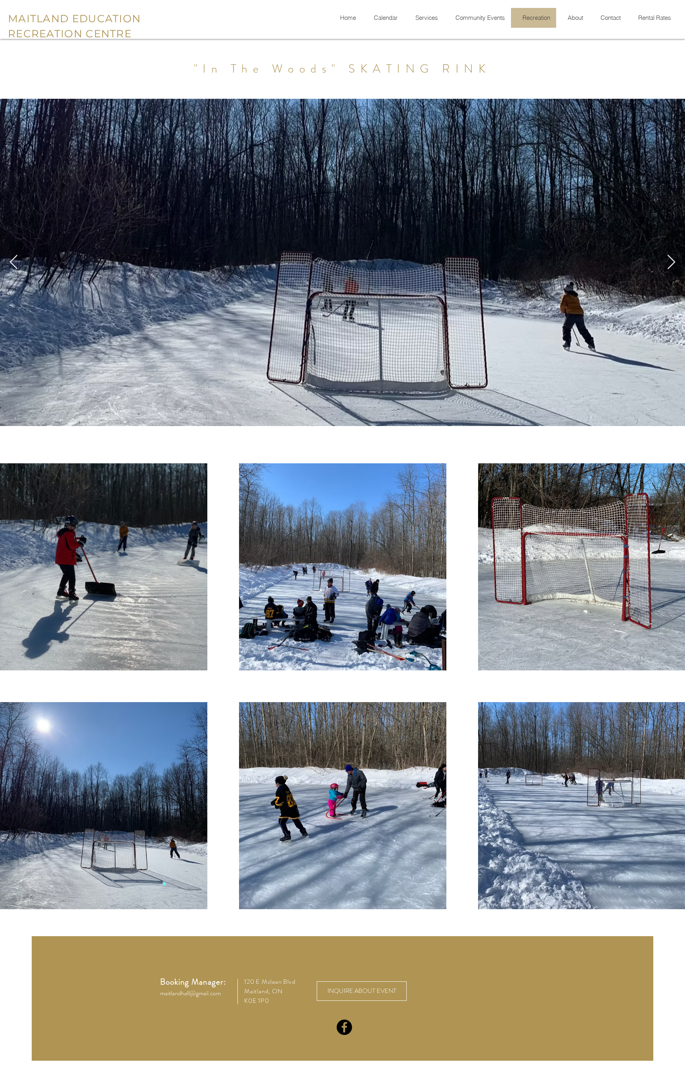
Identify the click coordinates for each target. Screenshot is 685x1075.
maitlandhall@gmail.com (190, 993)
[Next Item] (671, 262)
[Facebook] (344, 1027)
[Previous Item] (13, 262)
